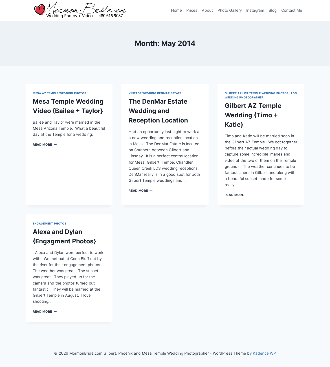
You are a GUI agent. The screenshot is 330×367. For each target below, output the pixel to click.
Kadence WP (264, 353)
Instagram (255, 10)
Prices (191, 10)
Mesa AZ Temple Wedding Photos (59, 93)
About (207, 10)
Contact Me (291, 10)
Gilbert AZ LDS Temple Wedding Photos (256, 93)
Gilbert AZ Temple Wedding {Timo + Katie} (253, 115)
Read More (45, 144)
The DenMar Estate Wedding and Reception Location (158, 111)
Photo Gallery (230, 10)
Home (176, 10)
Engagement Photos (49, 223)
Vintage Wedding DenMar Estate (155, 93)
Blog (273, 10)
